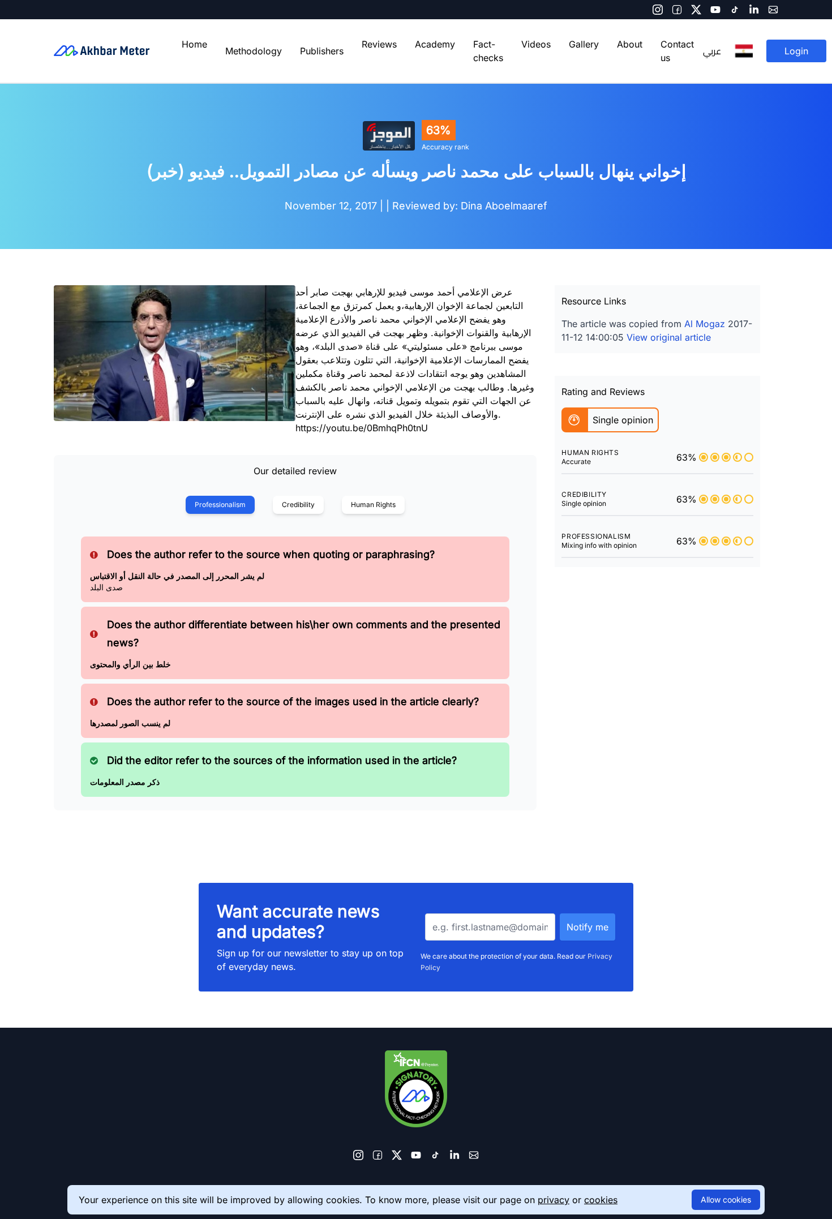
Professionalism (220, 504)
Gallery (584, 44)
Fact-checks (488, 50)
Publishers (322, 51)
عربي (712, 51)
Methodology (253, 51)
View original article (669, 337)
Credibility (298, 504)
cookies (600, 1199)
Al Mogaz (704, 323)
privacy (553, 1199)
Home (194, 44)
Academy (435, 44)
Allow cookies (726, 1199)
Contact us (677, 50)
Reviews (379, 44)
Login (796, 51)
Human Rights (373, 504)
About (629, 44)
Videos (536, 44)
